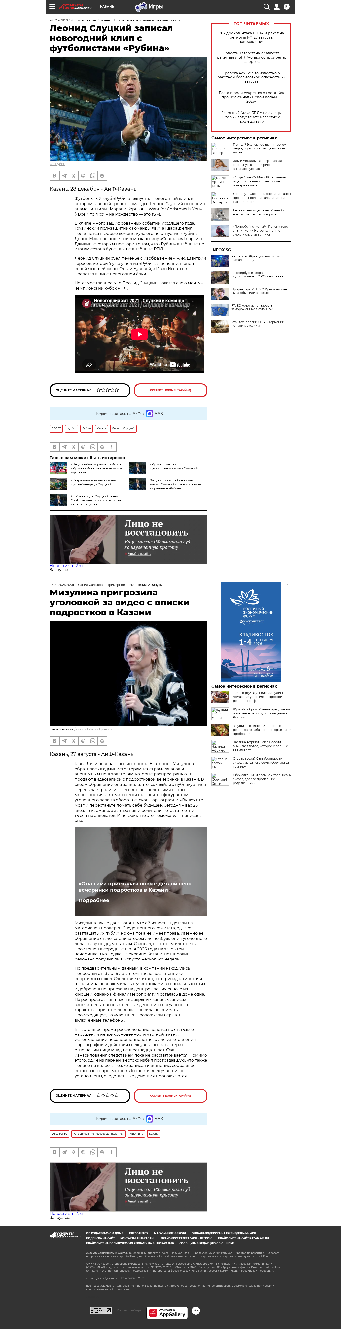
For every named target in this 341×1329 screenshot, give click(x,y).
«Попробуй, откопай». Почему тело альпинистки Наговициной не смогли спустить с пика (260, 230)
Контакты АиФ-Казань (137, 1238)
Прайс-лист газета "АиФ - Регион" (186, 1238)
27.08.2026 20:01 (62, 585)
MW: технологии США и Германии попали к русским (257, 323)
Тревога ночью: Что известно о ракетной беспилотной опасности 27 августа (251, 77)
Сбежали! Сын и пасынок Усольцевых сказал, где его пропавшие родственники (262, 779)
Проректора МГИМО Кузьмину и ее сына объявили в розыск (259, 291)
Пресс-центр (138, 1233)
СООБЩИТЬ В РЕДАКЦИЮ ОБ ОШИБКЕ (206, 1243)
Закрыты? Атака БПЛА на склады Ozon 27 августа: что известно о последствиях (251, 117)
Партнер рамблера (129, 1310)
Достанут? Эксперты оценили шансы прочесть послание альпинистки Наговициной (262, 198)
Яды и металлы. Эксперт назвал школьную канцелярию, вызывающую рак (257, 165)
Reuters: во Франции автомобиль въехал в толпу (257, 258)
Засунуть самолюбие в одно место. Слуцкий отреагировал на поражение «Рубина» (176, 484)
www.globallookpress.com (96, 729)
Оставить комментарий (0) (170, 390)
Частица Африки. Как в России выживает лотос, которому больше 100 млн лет (260, 746)
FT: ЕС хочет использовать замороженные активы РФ (252, 307)
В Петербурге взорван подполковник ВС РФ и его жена (257, 274)
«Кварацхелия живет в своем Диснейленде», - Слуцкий (93, 482)
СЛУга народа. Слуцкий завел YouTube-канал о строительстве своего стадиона (96, 500)
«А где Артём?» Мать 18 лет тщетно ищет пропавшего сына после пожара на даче (260, 181)
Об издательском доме (104, 1233)
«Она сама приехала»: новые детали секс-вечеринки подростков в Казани (136, 887)
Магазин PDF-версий (170, 1233)
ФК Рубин (57, 164)
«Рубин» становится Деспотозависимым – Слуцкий (174, 466)
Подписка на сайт (100, 1238)
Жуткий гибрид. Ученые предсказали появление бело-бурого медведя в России (262, 713)
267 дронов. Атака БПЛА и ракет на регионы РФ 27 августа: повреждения (251, 37)
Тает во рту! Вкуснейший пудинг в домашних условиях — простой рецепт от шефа (259, 697)
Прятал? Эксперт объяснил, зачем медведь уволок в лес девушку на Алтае (259, 148)
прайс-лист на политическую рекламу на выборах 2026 (130, 1243)
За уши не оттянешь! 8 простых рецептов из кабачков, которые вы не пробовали (262, 730)
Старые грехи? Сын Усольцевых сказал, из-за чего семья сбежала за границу (261, 762)
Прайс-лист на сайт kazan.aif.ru (243, 1238)
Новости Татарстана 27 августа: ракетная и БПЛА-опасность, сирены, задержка (251, 57)
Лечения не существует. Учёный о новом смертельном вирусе (259, 212)
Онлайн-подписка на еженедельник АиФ (224, 1233)
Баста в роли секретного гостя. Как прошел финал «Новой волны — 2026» (251, 97)
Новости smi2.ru (66, 565)
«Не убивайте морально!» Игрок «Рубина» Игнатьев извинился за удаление (97, 468)
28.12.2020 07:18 (61, 20)
